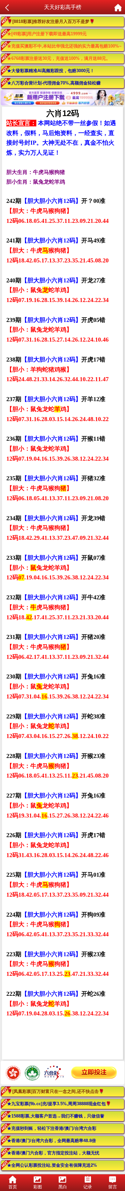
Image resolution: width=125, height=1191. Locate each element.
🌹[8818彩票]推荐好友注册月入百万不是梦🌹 (51, 21)
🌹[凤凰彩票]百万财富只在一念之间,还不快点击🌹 (55, 1091)
